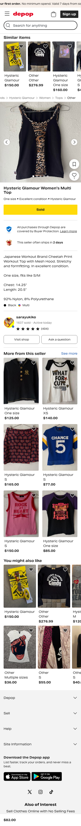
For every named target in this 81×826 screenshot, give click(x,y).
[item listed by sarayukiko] (21, 381)
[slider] (40, 142)
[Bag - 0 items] (53, 14)
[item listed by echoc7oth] (54, 586)
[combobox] (40, 25)
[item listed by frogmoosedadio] (20, 647)
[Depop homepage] (23, 14)
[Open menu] (7, 13)
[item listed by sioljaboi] (20, 586)
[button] (46, 329)
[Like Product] (21, 46)
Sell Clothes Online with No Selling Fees (40, 811)
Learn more (68, 231)
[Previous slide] (7, 142)
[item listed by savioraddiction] (54, 647)
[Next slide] (74, 142)
